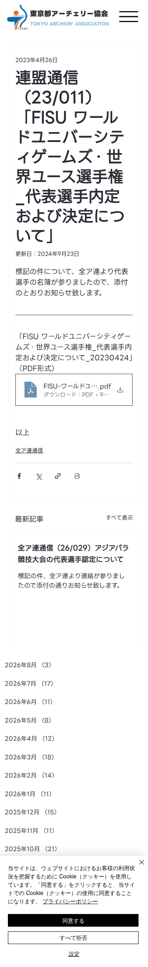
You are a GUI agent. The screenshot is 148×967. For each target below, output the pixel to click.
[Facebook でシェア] (19, 476)
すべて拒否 (73, 937)
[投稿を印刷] (77, 476)
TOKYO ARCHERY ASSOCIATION (69, 23)
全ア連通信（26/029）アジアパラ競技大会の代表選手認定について (73, 553)
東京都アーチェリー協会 (69, 13)
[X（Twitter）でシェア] (38, 476)
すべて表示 (119, 518)
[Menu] (129, 16)
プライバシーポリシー (70, 901)
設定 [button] (74, 954)
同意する (73, 920)
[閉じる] (136, 866)
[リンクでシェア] (58, 476)
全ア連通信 (29, 450)
